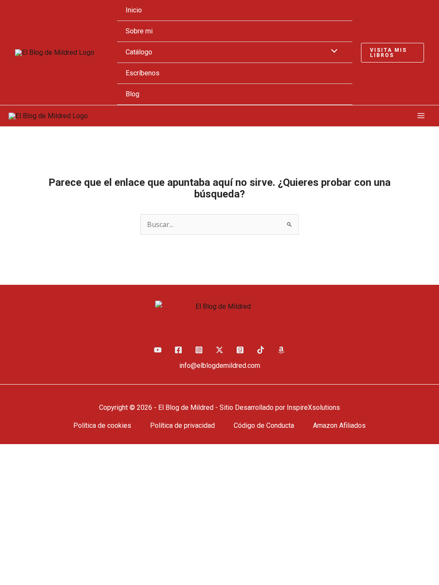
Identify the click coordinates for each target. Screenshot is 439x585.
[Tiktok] (261, 350)
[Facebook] (178, 350)
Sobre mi (139, 31)
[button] (392, 53)
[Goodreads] (240, 350)
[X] (219, 350)
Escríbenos (142, 73)
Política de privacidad (182, 425)
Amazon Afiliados (339, 425)
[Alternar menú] (332, 52)
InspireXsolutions (313, 407)
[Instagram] (199, 350)
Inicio (134, 10)
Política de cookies (102, 425)
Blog (132, 94)
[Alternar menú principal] (421, 115)
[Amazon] (281, 350)
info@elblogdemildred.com (219, 365)
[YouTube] (158, 350)
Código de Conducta (264, 425)
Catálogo (139, 52)
